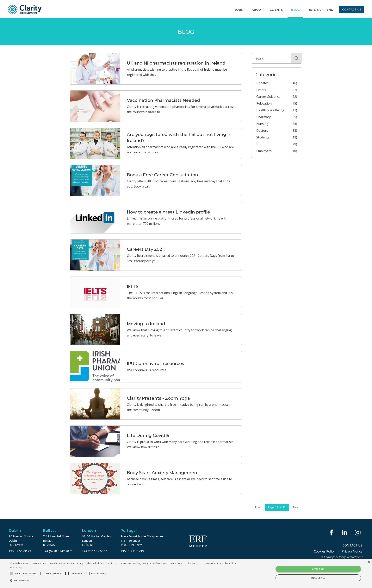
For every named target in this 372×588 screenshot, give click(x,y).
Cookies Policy (324, 551)
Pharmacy (276, 117)
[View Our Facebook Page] (332, 532)
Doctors (276, 130)
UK (276, 144)
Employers (276, 151)
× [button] (368, 562)
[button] (124, 580)
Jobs (239, 9)
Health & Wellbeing (276, 110)
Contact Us (351, 9)
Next (296, 507)
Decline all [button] (318, 577)
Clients (276, 9)
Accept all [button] (318, 569)
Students (276, 137)
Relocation (276, 103)
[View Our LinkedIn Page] (345, 532)
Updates (276, 83)
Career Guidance (276, 96)
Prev (258, 507)
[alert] (186, 573)
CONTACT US (352, 545)
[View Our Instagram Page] (358, 532)
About (257, 9)
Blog (295, 9)
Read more (16, 567)
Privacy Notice (352, 551)
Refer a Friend (320, 9)
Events (276, 90)
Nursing (276, 124)
